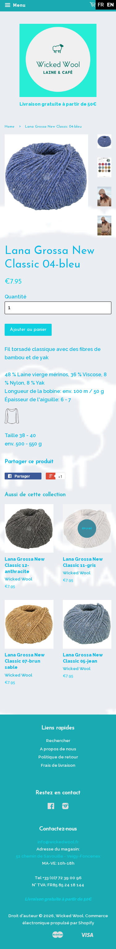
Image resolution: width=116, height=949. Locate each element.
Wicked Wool (69, 915)
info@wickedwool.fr (58, 841)
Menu (18, 5)
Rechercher (58, 740)
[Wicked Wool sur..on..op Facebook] (50, 807)
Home (10, 127)
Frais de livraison (58, 765)
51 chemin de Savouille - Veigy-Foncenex (58, 856)
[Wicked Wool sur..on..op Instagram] (65, 807)
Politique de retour (58, 756)
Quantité (15, 297)
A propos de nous (58, 748)
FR (101, 5)
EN (110, 5)
